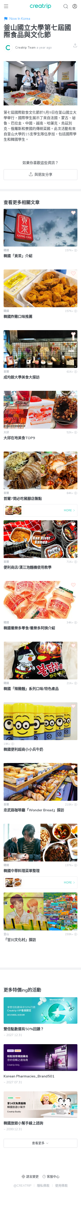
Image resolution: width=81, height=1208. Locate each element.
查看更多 (38, 1143)
